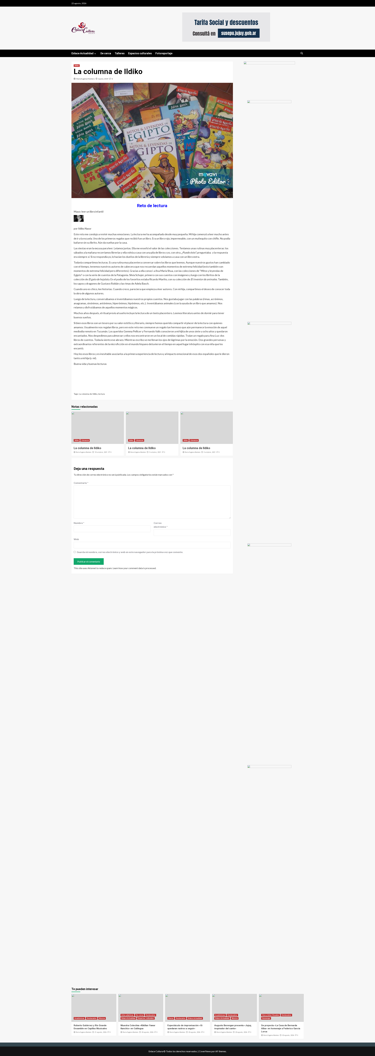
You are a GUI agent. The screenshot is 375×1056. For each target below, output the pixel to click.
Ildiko (77, 66)
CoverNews (205, 1051)
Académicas (79, 1018)
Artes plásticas (127, 1015)
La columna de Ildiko (88, 394)
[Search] (302, 53)
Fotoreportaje (163, 53)
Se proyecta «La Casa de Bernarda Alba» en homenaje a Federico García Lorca (280, 1028)
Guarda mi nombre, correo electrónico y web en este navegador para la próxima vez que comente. (130, 552)
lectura (101, 394)
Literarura (85, 440)
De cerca (105, 53)
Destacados (92, 1018)
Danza (170, 1018)
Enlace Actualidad (82, 53)
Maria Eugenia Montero (85, 79)
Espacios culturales (140, 53)
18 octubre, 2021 (101, 452)
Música (102, 1018)
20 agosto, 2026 (147, 1032)
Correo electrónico (161, 524)
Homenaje (266, 1018)
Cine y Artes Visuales (270, 1015)
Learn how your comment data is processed (134, 568)
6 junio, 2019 (103, 79)
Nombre (79, 522)
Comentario (81, 482)
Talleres (120, 53)
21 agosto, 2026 (100, 1032)
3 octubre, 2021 (155, 452)
